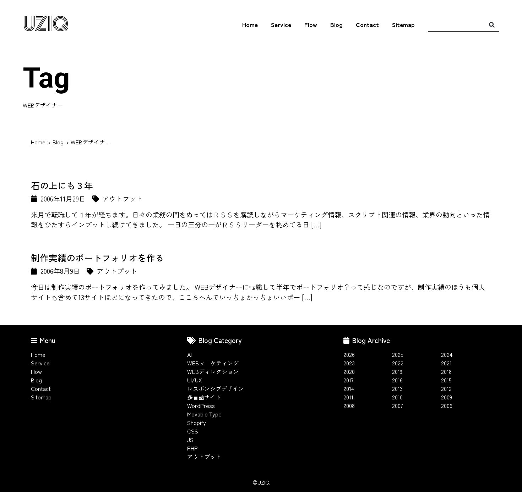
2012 (446, 388)
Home (250, 24)
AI (189, 354)
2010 (397, 397)
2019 (397, 371)
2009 (446, 397)
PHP (192, 448)
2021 (446, 363)
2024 (446, 354)
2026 (349, 354)
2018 (446, 371)
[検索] (491, 24)
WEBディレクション (213, 371)
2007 (397, 405)
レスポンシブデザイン (215, 388)
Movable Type (204, 414)
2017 (348, 380)
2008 (349, 405)
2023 (349, 363)
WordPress (201, 405)
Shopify (196, 422)
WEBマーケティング (213, 363)
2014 (348, 388)
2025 (397, 354)
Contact (367, 24)
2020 (349, 371)
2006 (446, 405)
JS (190, 439)
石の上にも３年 (62, 185)
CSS (192, 431)
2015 (446, 380)
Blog (336, 24)
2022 (397, 363)
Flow (310, 24)
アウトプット (204, 456)
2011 (348, 397)
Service (281, 24)
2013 (397, 388)
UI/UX (194, 380)
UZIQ (46, 24)
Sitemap (403, 24)
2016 (397, 380)
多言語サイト (204, 397)
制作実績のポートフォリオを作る (97, 257)
